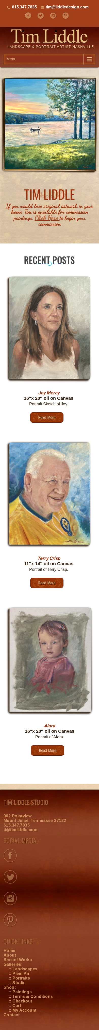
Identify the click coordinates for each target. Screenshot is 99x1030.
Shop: (10, 987)
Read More (47, 417)
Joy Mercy (48, 392)
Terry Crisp (48, 558)
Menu (11, 59)
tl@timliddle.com (21, 830)
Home (9, 950)
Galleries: (13, 964)
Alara (49, 725)
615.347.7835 (17, 825)
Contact (12, 1015)
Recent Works (18, 960)
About (10, 955)
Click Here (46, 218)
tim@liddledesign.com (67, 7)
